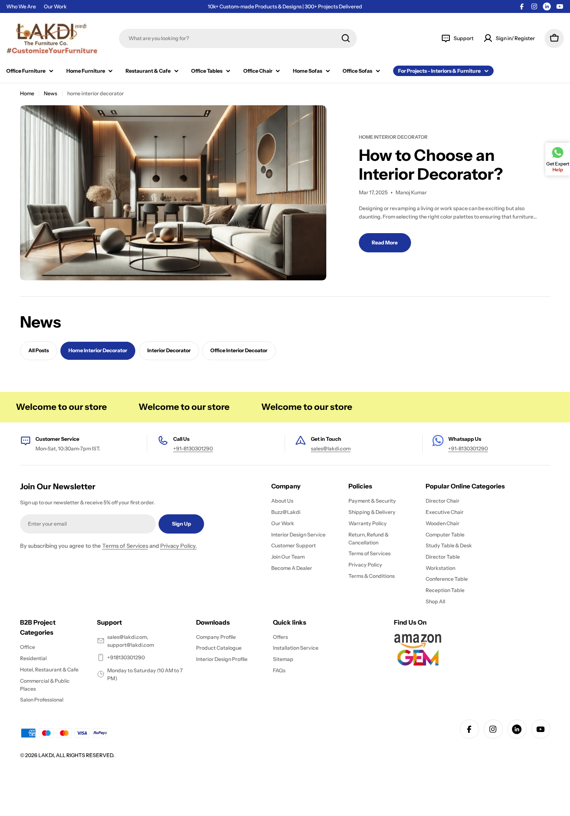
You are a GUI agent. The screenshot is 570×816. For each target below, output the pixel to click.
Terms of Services (125, 545)
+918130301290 (126, 657)
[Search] (346, 38)
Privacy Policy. (178, 545)
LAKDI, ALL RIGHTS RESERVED (75, 755)
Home (27, 93)
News (50, 93)
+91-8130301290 (193, 448)
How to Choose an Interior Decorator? (431, 164)
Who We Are (21, 6)
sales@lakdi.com (331, 448)
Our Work (55, 6)
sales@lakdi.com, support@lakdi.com (130, 641)
